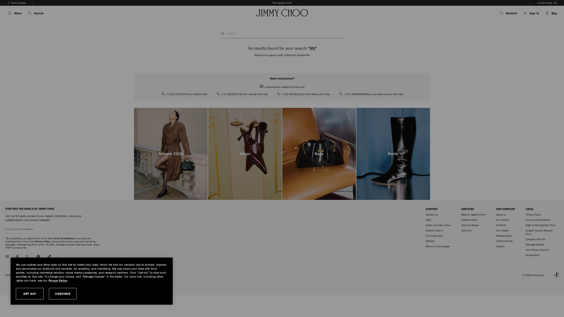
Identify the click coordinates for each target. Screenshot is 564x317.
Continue (62, 294)
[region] (92, 281)
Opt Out (29, 294)
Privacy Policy (57, 280)
